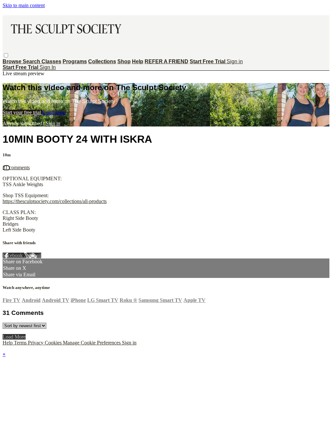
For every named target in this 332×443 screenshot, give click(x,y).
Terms (21, 342)
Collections (102, 61)
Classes (51, 61)
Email (35, 255)
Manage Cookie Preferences (92, 342)
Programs (75, 61)
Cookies (54, 342)
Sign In (48, 67)
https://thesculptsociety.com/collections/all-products (55, 201)
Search (32, 61)
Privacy (36, 342)
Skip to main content (24, 5)
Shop (124, 61)
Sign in (235, 61)
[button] (6, 55)
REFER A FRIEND (166, 61)
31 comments (16, 167)
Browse (13, 61)
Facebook (13, 255)
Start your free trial (22, 112)
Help (137, 61)
